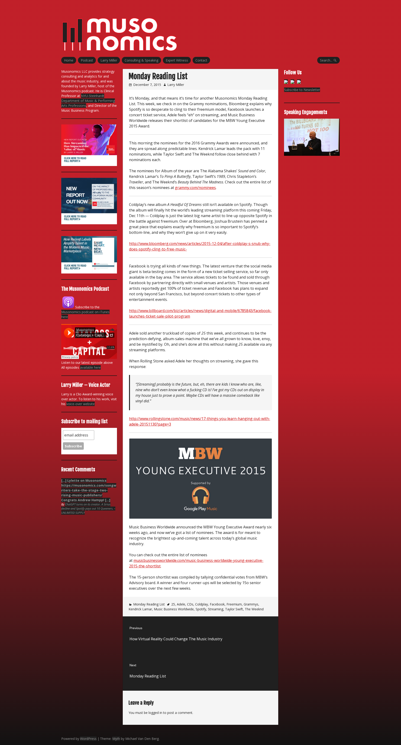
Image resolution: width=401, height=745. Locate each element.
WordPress (88, 738)
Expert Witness (177, 60)
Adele (181, 604)
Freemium (234, 604)
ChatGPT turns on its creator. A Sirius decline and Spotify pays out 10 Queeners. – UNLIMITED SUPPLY (88, 508)
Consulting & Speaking (141, 60)
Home (68, 60)
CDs (190, 604)
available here (90, 367)
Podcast (87, 60)
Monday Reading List (149, 604)
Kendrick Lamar (140, 609)
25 (173, 604)
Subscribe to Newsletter (302, 90)
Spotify (201, 609)
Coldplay (201, 604)
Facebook (217, 604)
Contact (201, 60)
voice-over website (80, 404)
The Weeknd (254, 609)
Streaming (215, 609)
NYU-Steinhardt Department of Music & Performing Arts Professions (88, 101)
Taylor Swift (234, 609)
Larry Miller (108, 60)
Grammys (251, 604)
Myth (116, 738)
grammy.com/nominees (195, 187)
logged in (155, 712)
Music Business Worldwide (174, 609)
